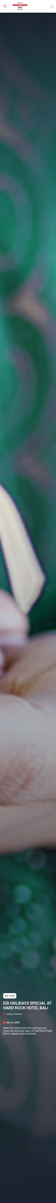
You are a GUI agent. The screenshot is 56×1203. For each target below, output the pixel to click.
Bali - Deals (10, 996)
